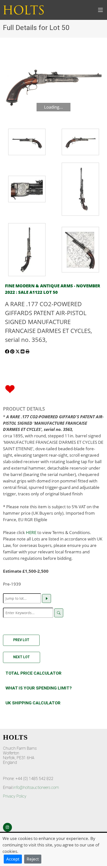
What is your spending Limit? (38, 688)
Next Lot (21, 657)
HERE (31, 532)
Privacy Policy (14, 796)
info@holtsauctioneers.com (36, 787)
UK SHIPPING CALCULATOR (32, 702)
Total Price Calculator (33, 673)
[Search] (58, 612)
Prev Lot (21, 640)
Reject (33, 859)
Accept (12, 859)
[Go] (46, 598)
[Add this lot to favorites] (10, 388)
